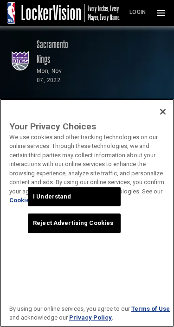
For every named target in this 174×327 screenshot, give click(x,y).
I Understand (52, 196)
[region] (87, 213)
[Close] (163, 112)
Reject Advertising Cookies (73, 223)
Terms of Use (150, 308)
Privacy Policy (90, 317)
